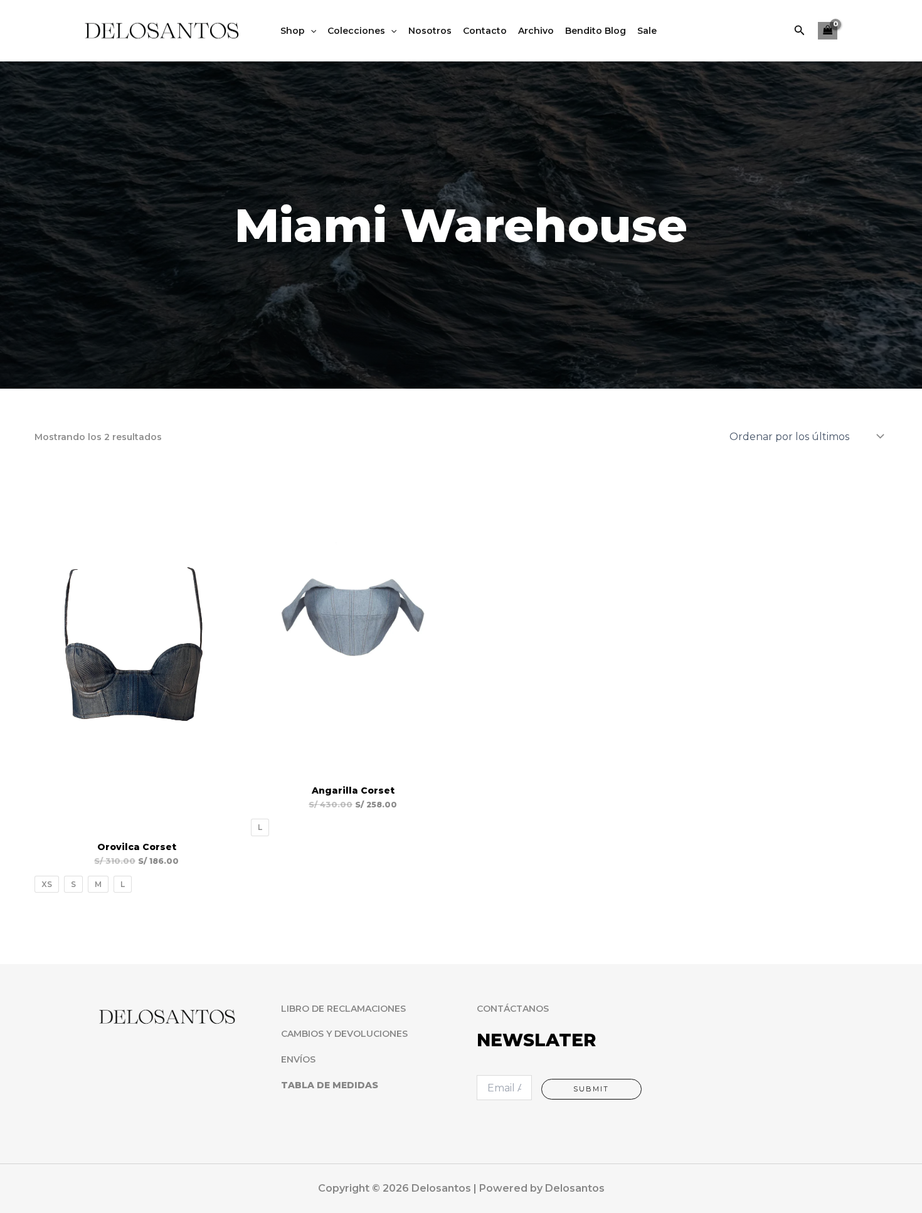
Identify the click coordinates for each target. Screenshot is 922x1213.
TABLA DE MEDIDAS (329, 1085)
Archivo (536, 30)
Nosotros (430, 30)
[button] (799, 31)
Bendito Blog (595, 30)
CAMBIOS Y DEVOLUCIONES (344, 1033)
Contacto (485, 30)
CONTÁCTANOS (513, 1008)
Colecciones (356, 30)
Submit (591, 1088)
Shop (292, 30)
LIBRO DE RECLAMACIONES (343, 1008)
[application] (310, 31)
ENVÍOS (298, 1059)
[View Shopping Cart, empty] (827, 31)
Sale (647, 30)
